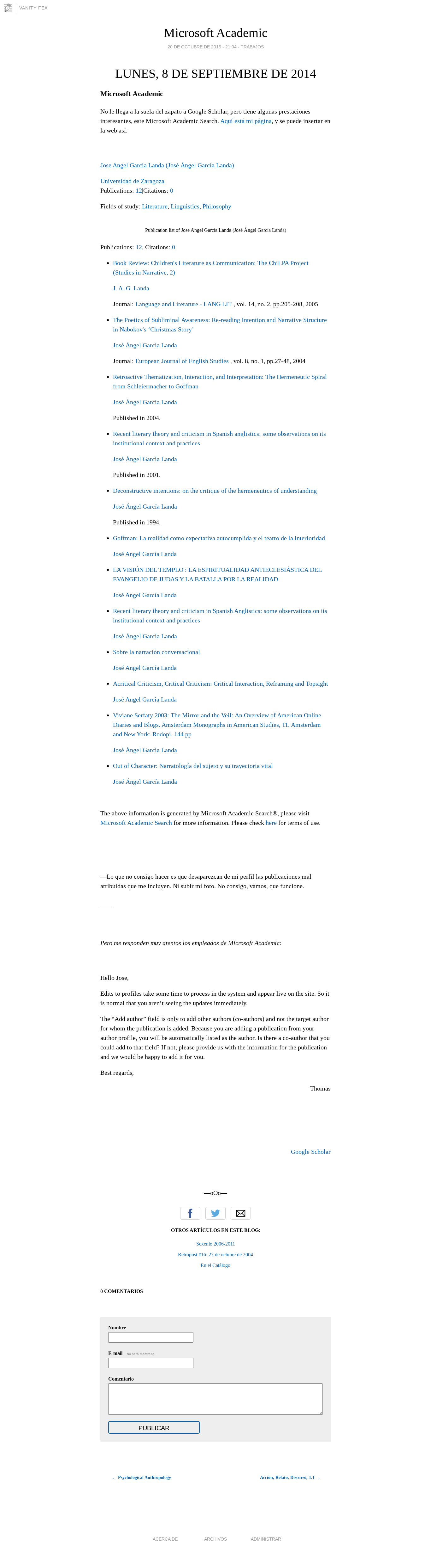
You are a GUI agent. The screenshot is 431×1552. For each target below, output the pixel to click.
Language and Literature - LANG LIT (183, 303)
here (271, 822)
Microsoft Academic (216, 33)
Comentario (121, 1379)
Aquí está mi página (246, 120)
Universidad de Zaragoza (132, 180)
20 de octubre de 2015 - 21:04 (202, 46)
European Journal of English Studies (182, 360)
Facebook (190, 1213)
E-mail (131, 1353)
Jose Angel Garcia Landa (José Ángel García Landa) (167, 165)
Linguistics (185, 206)
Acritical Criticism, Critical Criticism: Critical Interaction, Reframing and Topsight (220, 683)
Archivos (215, 1539)
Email (241, 1213)
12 (139, 190)
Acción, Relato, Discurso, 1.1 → (290, 1477)
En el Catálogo (215, 1265)
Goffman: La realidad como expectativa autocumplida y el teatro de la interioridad (219, 538)
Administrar (266, 1539)
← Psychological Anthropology (141, 1477)
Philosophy (217, 206)
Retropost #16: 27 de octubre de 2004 (215, 1254)
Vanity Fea (33, 7)
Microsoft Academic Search (136, 822)
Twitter (215, 1213)
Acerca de (165, 1539)
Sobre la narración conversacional (156, 651)
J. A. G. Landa (131, 288)
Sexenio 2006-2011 (215, 1243)
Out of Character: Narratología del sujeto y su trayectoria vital (193, 765)
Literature (155, 206)
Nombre (117, 1327)
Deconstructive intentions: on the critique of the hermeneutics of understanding (215, 490)
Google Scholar (311, 1151)
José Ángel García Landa (145, 345)
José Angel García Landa (145, 553)
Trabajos (252, 46)
